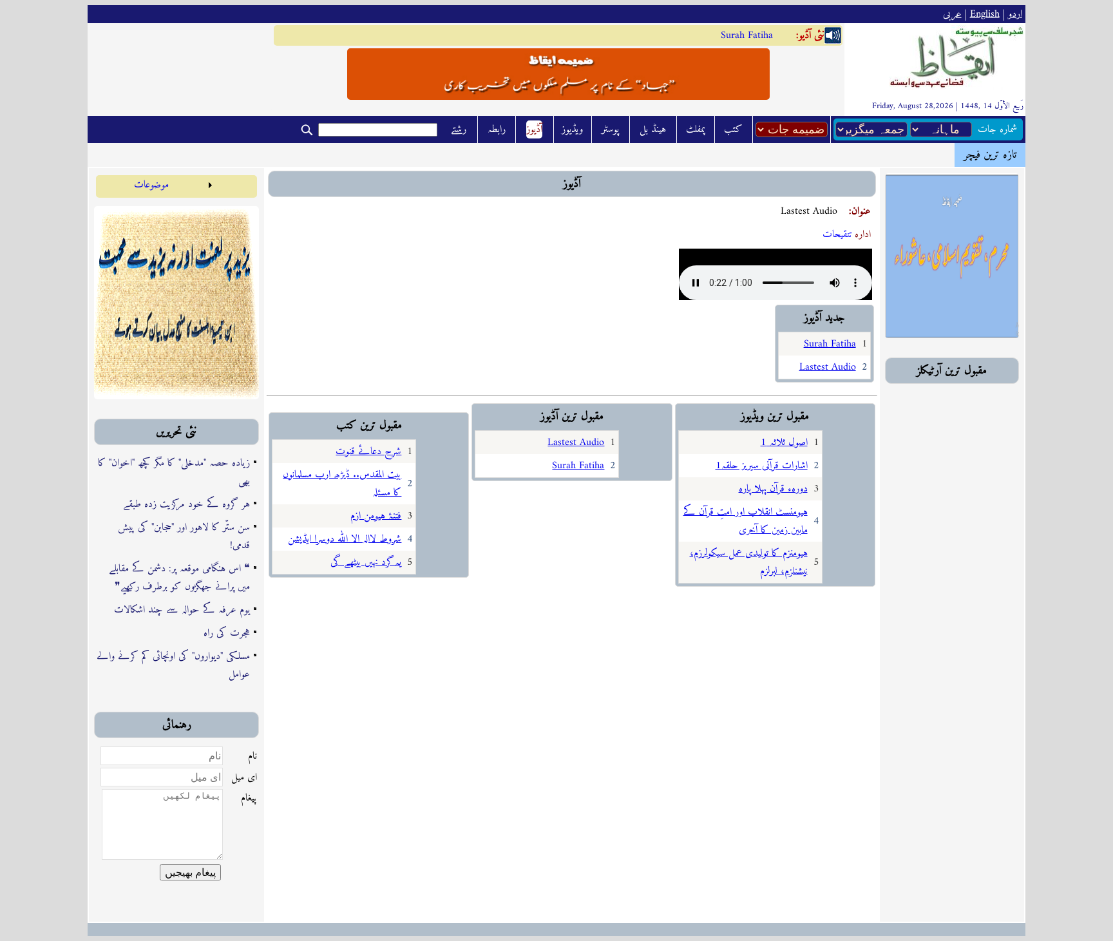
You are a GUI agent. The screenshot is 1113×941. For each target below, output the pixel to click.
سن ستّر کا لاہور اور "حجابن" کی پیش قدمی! (184, 536)
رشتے (458, 129)
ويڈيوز (572, 129)
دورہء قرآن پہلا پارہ (773, 489)
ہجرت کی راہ (227, 633)
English (985, 14)
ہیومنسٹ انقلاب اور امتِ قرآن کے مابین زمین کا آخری (745, 521)
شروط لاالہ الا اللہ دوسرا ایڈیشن (344, 539)
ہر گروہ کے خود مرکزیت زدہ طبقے (186, 504)
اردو (1015, 14)
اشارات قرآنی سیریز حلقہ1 (762, 466)
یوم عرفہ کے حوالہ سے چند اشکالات (182, 610)
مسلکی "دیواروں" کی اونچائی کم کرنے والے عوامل (173, 665)
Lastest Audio (827, 367)
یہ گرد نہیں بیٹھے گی (365, 562)
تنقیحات (837, 234)
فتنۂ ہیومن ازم (375, 516)
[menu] (155, 185)
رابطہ (497, 129)
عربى (952, 14)
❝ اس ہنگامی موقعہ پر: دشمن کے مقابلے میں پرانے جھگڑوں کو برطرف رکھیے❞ (179, 578)
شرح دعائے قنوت (368, 451)
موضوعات (151, 185)
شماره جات (997, 129)
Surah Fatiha (747, 35)
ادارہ (863, 234)
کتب (733, 129)
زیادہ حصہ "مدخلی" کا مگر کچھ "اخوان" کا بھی (174, 472)
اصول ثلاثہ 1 (784, 442)
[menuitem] (155, 185)
